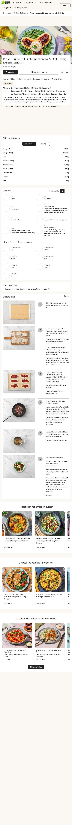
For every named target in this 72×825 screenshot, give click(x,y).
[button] (36, 190)
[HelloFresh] (6, 2)
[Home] (3, 13)
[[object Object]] (62, 72)
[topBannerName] (36, 21)
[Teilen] (67, 72)
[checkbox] (3, 67)
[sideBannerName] (36, 121)
